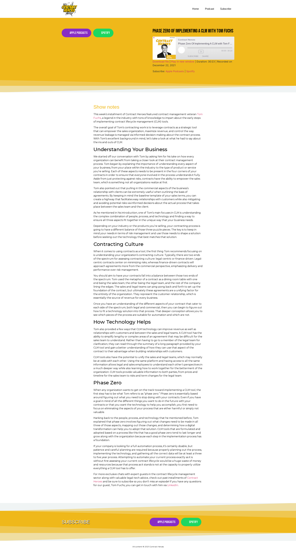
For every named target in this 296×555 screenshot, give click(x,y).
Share (205, 56)
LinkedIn (172, 485)
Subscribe (225, 9)
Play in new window (182, 61)
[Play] (181, 50)
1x (201, 51)
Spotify (190, 71)
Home (195, 9)
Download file (161, 61)
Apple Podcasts (175, 71)
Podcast (209, 9)
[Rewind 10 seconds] (195, 51)
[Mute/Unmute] (189, 51)
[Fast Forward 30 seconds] (207, 51)
